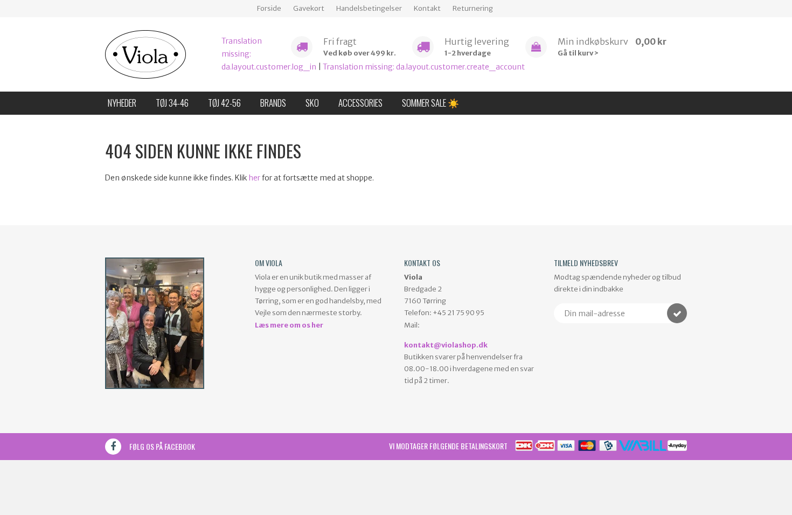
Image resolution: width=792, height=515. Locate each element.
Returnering (473, 8)
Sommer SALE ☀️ (430, 102)
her (254, 178)
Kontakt (427, 8)
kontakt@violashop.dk (446, 345)
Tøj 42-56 (224, 102)
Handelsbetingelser (369, 8)
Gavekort (308, 8)
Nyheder (122, 102)
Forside (269, 8)
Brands (273, 102)
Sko (312, 102)
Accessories (360, 102)
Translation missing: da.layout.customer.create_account (424, 67)
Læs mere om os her (289, 325)
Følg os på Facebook (162, 446)
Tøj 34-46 (172, 102)
